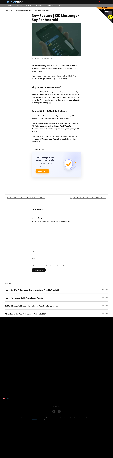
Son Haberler (44, 58)
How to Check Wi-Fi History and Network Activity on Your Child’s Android (32, 290)
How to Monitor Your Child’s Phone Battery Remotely (24, 298)
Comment (34, 224)
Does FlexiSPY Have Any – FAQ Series (26, 198)
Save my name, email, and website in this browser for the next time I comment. (50, 265)
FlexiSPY (38, 58)
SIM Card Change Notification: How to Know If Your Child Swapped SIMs (31, 306)
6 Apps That (88, 198)
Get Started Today (38, 149)
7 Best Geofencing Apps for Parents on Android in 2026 (25, 314)
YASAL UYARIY (34, 419)
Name (33, 244)
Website (33, 258)
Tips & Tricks (50, 58)
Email (33, 251)
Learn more (42, 171)
